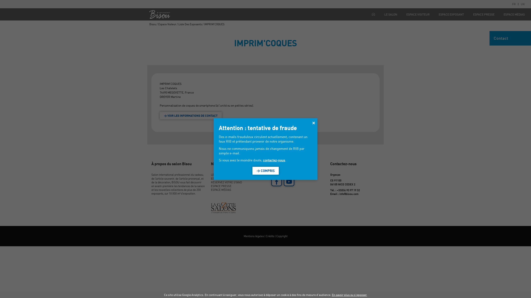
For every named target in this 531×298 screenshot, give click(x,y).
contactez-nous (274, 160)
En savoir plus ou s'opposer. (349, 295)
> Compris (266, 171)
